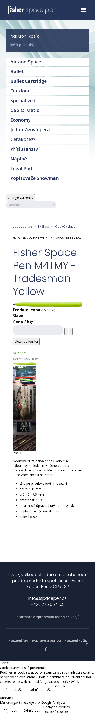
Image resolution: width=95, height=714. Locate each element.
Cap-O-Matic (65, 226)
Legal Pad (21, 168)
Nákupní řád (18, 640)
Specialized (23, 100)
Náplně (18, 159)
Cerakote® (22, 139)
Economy (20, 120)
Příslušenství (24, 149)
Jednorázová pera (30, 129)
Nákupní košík (75, 640)
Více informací (80, 690)
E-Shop (43, 226)
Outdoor (20, 91)
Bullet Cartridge (28, 81)
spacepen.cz (22, 226)
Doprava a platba (46, 640)
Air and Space (25, 61)
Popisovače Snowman (34, 178)
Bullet (17, 71)
